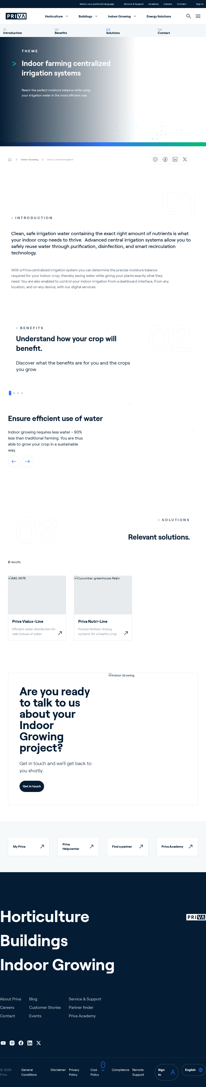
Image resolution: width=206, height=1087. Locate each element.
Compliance (120, 1070)
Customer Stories (45, 1007)
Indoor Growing (119, 16)
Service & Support (85, 999)
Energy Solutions (159, 16)
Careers (7, 1007)
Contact (164, 33)
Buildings (86, 16)
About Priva (10, 999)
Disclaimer (58, 1070)
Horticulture (54, 16)
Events (35, 1016)
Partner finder (81, 1007)
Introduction (12, 33)
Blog (33, 999)
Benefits (61, 33)
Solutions (113, 33)
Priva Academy (82, 1016)
